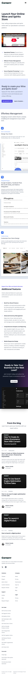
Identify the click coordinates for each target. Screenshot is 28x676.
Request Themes (5, 587)
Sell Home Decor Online (7, 623)
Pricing (16, 579)
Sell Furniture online (6, 610)
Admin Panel (4, 582)
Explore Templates (19, 101)
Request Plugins (5, 600)
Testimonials (18, 582)
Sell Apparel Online (6, 613)
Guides (3, 595)
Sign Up (17, 584)
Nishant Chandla (9, 466)
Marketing (10, 491)
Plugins (3, 579)
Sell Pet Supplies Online (7, 635)
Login (16, 587)
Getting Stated (11, 450)
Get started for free (7, 101)
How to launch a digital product (11, 533)
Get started (14, 381)
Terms (16, 600)
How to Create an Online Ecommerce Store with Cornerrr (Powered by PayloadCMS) (13, 454)
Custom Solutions (6, 584)
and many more (5, 647)
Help (3, 598)
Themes (3, 576)
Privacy (16, 598)
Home (16, 576)
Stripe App (4, 654)
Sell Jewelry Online (6, 616)
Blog (16, 590)
